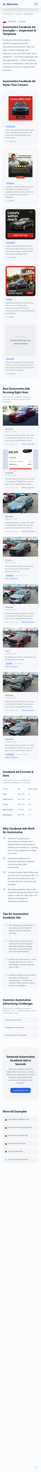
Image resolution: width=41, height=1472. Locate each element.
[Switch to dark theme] (35, 1466)
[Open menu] (36, 4)
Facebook (18, 14)
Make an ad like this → (29, 444)
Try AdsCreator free (20, 1090)
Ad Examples (8, 14)
